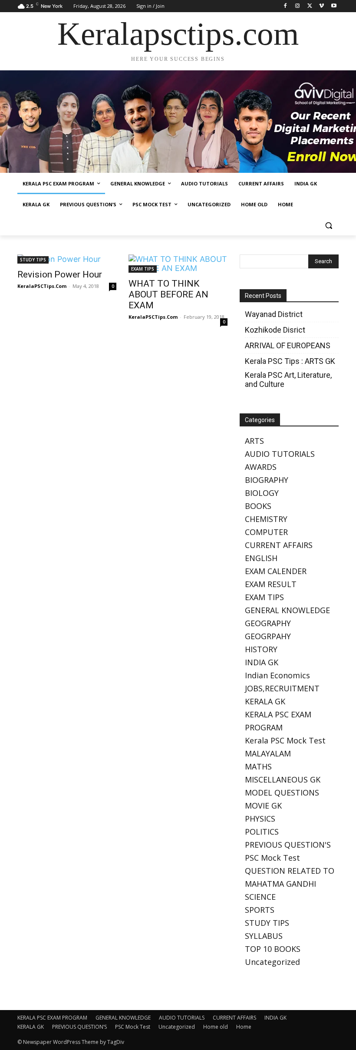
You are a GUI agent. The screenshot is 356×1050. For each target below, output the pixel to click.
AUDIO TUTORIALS (280, 454)
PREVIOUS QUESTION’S (79, 1026)
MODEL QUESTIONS (282, 792)
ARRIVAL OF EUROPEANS (288, 345)
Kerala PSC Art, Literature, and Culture (288, 379)
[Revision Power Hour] (66, 259)
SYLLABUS (264, 936)
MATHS (258, 766)
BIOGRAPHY (266, 480)
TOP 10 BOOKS (272, 949)
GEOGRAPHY (268, 623)
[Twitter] (310, 6)
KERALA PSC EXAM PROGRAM (52, 1017)
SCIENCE (260, 897)
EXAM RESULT (271, 584)
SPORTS (259, 910)
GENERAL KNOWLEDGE (287, 610)
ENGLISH (261, 558)
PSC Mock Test (272, 857)
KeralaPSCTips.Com (41, 286)
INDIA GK (261, 662)
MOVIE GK (263, 805)
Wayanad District (274, 314)
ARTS (254, 441)
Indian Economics (277, 675)
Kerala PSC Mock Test (285, 740)
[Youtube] (334, 6)
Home (243, 1026)
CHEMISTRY (266, 519)
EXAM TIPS (142, 269)
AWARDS (261, 467)
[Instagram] (298, 6)
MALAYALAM (268, 753)
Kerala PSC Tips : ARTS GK (290, 361)
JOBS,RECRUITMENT (282, 688)
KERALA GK (265, 701)
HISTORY (261, 649)
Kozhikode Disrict (275, 329)
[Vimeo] (321, 6)
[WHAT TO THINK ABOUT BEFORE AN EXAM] (178, 263)
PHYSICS (260, 818)
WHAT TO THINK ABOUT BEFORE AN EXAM (168, 294)
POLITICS (262, 831)
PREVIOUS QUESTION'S (288, 844)
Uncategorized (272, 962)
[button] (328, 225)
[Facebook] (285, 6)
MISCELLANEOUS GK (282, 779)
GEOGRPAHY (268, 636)
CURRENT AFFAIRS (279, 545)
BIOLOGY (262, 493)
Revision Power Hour (59, 274)
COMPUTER (266, 532)
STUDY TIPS (33, 260)
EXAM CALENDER (276, 571)
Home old (215, 1026)
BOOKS (258, 506)
